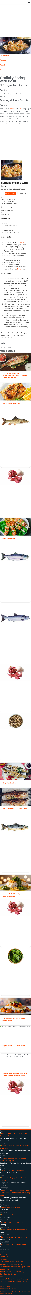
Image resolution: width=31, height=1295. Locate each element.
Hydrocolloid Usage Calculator (11, 1262)
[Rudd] (13, 1230)
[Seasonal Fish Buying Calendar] (12, 1170)
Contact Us (4, 1257)
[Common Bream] (13, 1244)
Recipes (3, 60)
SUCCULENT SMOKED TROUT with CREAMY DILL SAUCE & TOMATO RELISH (14, 376)
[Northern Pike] (10, 1215)
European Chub (5, 1239)
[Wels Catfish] (11, 1207)
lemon (19, 269)
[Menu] (29, 2)
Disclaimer (4, 1259)
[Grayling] (12, 1222)
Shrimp (2, 75)
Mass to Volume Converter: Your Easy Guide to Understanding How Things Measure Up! (14, 1281)
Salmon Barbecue (8, 538)
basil (20, 109)
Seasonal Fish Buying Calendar (11, 1173)
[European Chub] (14, 1237)
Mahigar (3, 1276)
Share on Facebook (8, 337)
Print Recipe (11, 193)
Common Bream (6, 1247)
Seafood (3, 70)
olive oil (21, 242)
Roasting (3, 65)
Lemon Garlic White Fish (11, 403)
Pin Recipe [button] (22, 193)
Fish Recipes (4, 55)
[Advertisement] (15, 19)
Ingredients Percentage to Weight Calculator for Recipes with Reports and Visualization (15, 1266)
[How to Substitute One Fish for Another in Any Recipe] (15, 1148)
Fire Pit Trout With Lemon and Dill (14, 808)
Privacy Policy (5, 1286)
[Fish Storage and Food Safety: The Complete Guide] (15, 1136)
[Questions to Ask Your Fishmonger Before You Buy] (15, 1161)
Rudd (2, 1232)
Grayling (3, 1225)
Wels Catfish (4, 1210)
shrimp (12, 109)
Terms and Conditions (8, 1289)
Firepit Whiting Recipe (10, 783)
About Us (3, 1254)
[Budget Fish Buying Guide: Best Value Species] (15, 1180)
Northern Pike (5, 1217)
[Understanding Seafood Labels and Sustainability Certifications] (15, 1195)
